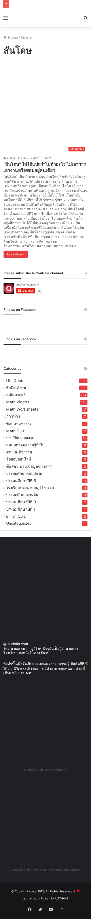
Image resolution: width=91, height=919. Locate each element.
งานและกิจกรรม (19, 452)
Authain (11, 158)
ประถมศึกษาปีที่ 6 (21, 480)
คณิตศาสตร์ (16, 395)
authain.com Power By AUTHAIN (45, 898)
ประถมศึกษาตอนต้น (22, 495)
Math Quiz (15, 431)
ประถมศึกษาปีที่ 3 (21, 502)
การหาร (13, 416)
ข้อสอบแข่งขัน (18, 423)
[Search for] (85, 19)
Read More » (15, 254)
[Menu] (5, 19)
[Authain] (20, 17)
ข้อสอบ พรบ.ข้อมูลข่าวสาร (29, 466)
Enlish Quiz (16, 516)
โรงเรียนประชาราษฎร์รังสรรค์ (30, 488)
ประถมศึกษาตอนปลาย (24, 473)
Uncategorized (19, 523)
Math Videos (17, 402)
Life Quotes (16, 381)
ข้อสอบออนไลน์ (18, 459)
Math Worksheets (22, 409)
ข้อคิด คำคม (16, 388)
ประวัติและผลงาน (20, 438)
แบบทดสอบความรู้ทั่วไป (25, 445)
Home (12, 37)
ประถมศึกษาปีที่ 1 (20, 509)
